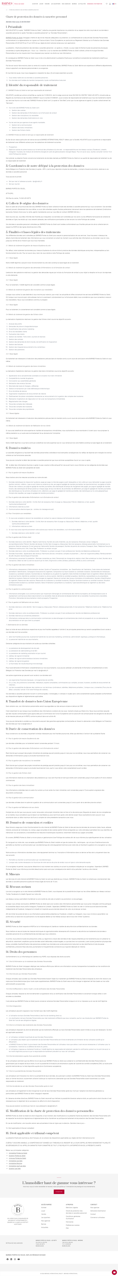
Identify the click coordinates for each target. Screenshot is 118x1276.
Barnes (74, 4)
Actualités (82, 4)
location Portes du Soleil (17, 1156)
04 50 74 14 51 (40, 1245)
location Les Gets (15, 1168)
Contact (93, 1214)
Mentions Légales (72, 1207)
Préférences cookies (73, 1225)
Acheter (35, 4)
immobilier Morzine (15, 1163)
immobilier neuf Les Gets (17, 1166)
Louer (41, 4)
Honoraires (69, 1222)
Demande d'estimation (94, 4)
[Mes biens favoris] (106, 4)
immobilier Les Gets (15, 1161)
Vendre (47, 4)
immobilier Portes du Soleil (18, 1153)
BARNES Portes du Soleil (14, 38)
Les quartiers (55, 4)
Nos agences (66, 4)
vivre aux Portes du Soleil (17, 1158)
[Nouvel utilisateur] (110, 4)
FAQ (67, 1228)
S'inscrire (59, 1192)
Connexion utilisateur (97, 1217)
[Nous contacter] (114, 1272)
